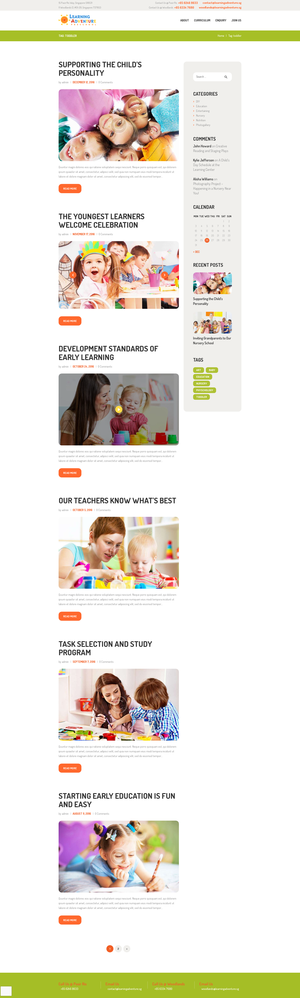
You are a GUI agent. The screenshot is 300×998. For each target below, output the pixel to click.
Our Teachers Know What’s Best (117, 500)
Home (221, 35)
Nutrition (201, 120)
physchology (204, 390)
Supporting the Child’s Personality (100, 68)
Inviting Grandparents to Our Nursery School (212, 340)
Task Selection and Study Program (105, 648)
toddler (201, 397)
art (198, 370)
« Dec (196, 251)
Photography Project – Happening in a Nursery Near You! (212, 188)
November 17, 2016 (84, 234)
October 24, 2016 (83, 366)
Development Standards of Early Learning (108, 352)
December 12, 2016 (84, 82)
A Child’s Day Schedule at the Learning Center (211, 165)
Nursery (200, 115)
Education (201, 106)
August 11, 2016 (82, 813)
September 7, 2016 (84, 661)
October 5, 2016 (82, 510)
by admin (64, 82)
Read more (70, 188)
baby (212, 370)
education (202, 376)
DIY (198, 101)
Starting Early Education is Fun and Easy (117, 800)
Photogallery (203, 125)
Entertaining (203, 111)
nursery (201, 383)
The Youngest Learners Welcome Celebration (102, 220)
